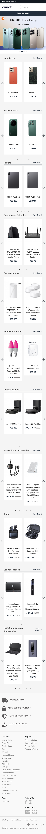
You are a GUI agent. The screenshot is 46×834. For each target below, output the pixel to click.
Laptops (5, 767)
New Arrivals (10, 58)
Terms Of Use (16, 820)
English (34, 824)
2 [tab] (25, 107)
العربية (42, 824)
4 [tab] (28, 159)
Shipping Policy (31, 740)
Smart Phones (11, 110)
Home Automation (13, 331)
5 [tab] (30, 386)
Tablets (7, 162)
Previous (2, 83)
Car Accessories (12, 569)
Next (43, 83)
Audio (6, 514)
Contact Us (6, 802)
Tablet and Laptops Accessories (13, 629)
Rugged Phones (8, 755)
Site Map (5, 820)
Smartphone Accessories (16, 450)
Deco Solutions (11, 273)
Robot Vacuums (12, 389)
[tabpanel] (13, 83)
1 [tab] (21, 107)
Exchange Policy (31, 749)
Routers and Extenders (15, 215)
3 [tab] (25, 159)
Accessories (6, 764)
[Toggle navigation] (43, 7)
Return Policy (30, 746)
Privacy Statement (30, 820)
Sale (3, 749)
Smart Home (7, 758)
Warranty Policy (31, 743)
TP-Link (5, 752)
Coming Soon (7, 746)
